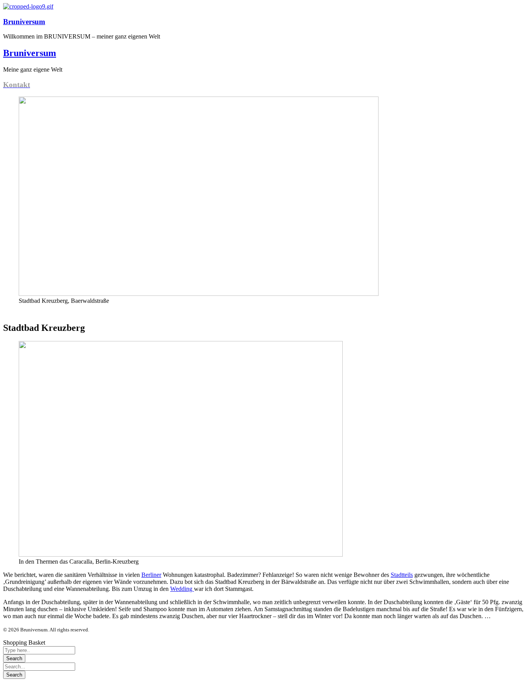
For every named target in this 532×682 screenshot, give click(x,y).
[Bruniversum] (28, 6)
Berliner (151, 574)
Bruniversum (24, 22)
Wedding (182, 588)
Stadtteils (402, 574)
